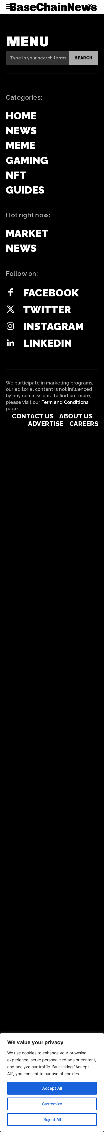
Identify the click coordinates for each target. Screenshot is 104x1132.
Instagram (53, 326)
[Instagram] (10, 326)
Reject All (52, 1119)
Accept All (52, 1088)
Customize (52, 1103)
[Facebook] (10, 293)
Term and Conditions (64, 402)
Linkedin (47, 343)
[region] (52, 1082)
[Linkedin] (10, 343)
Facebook (51, 293)
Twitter (47, 309)
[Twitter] (10, 310)
